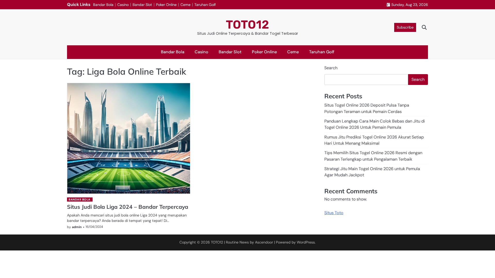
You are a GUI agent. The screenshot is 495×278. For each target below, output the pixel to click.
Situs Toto (333, 212)
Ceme (185, 4)
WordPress (306, 242)
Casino (123, 4)
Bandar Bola (103, 4)
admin (77, 227)
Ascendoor (264, 242)
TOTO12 (247, 24)
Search (330, 68)
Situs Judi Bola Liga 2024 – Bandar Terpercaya (127, 206)
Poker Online (166, 4)
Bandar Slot (142, 4)
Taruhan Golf (205, 4)
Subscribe (405, 27)
